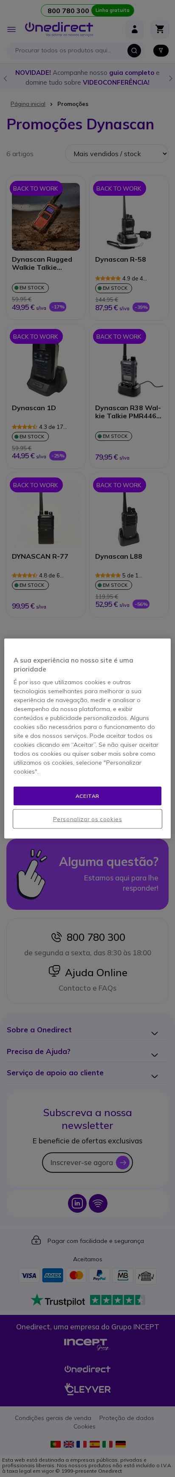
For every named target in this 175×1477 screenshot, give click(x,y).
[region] (87, 738)
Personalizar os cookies (87, 819)
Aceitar (87, 795)
